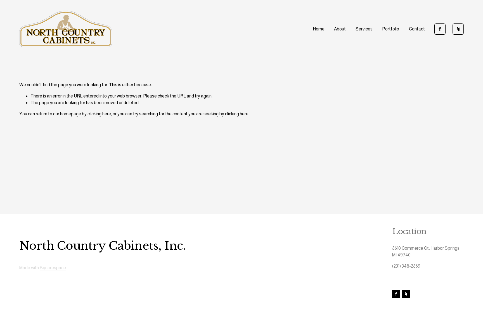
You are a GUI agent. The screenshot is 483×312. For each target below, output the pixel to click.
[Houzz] (458, 29)
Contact (417, 29)
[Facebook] (440, 29)
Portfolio (390, 29)
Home (319, 29)
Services (364, 29)
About (340, 29)
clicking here (99, 113)
